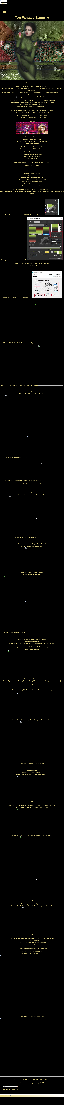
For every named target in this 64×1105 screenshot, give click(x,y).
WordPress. (41, 1093)
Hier (37, 83)
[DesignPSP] (3, 1)
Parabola (34, 1093)
